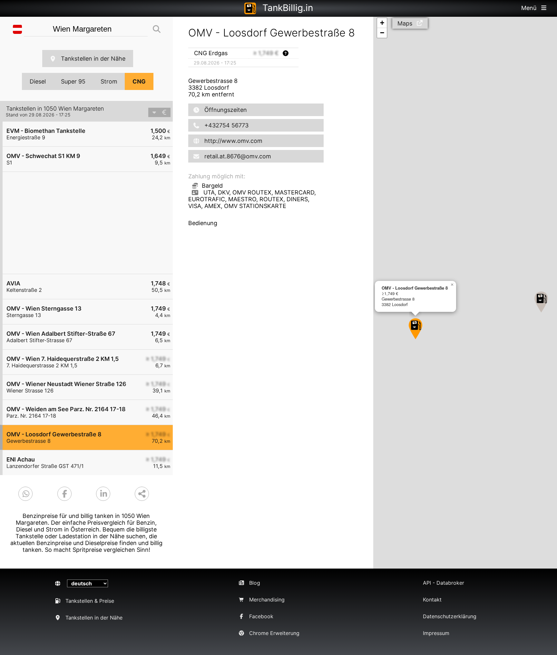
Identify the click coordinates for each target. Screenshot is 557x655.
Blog (254, 583)
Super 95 (73, 81)
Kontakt (432, 599)
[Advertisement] (90, 223)
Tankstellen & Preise (89, 601)
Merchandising (267, 599)
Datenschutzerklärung (449, 616)
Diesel (38, 81)
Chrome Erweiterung (274, 633)
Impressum (436, 633)
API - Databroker (443, 583)
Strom (109, 81)
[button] (541, 302)
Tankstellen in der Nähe (93, 58)
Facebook (261, 616)
